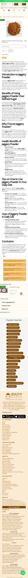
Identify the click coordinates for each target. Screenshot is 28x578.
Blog (3, 491)
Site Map (4, 473)
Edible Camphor (6, 558)
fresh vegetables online (14, 340)
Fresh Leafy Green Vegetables (9, 432)
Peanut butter (11, 386)
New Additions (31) (5, 312)
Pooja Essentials (12, 364)
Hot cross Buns (17, 571)
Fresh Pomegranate (16, 519)
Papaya (8, 518)
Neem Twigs (18, 534)
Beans (10, 528)
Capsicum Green (15, 525)
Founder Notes (6, 461)
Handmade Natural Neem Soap (10, 539)
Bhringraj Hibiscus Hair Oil (17, 533)
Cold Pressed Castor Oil (8, 534)
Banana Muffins (21, 570)
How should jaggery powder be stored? (13, 278)
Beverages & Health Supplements (10, 453)
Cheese (4, 568)
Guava (4, 518)
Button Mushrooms (13, 367)
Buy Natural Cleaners (13, 361)
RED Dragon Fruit (6, 516)
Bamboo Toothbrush (19, 536)
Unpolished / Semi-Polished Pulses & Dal (12, 545)
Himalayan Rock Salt (16, 551)
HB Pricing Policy (6, 482)
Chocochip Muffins (7, 571)
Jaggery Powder (12, 377)
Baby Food (17, 547)
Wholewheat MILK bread (17, 568)
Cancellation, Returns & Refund (10, 485)
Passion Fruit (5, 522)
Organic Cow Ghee (13, 324)
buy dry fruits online (13, 331)
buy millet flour (12, 337)
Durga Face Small (14, 556)
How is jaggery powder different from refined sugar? (13, 264)
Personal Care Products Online (16, 357)
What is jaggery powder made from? (14, 261)
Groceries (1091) (6, 305)
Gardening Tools (6, 434)
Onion (16, 522)
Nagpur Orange (6, 519)
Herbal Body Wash (7, 537)
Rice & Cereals (5, 437)
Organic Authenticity (7, 469)
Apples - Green (20, 516)
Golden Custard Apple (13, 521)
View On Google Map (14, 507)
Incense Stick (5, 561)
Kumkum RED (13, 561)
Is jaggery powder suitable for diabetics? (12, 274)
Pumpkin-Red (16, 528)
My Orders (5, 494)
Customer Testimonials (8, 464)
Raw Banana (14, 515)
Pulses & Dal (5, 440)
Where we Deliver (6, 463)
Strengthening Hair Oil (8, 540)
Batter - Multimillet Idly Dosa (9, 567)
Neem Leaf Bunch (6, 555)
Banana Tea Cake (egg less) (9, 570)
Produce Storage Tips (7, 466)
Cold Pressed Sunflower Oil (15, 383)
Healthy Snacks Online (14, 343)
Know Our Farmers (7, 470)
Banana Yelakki (6, 515)
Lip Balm (21, 539)
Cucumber (5, 526)
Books (3, 422)
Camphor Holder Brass (18, 555)
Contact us (5, 478)
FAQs (3, 479)
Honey (4, 547)
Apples (14, 516)
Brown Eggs (11, 373)
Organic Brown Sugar (13, 550)
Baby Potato (5, 523)
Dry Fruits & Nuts (6, 449)
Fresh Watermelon (16, 518)
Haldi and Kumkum (16, 558)
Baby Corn (12, 523)
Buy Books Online (12, 350)
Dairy (3, 423)
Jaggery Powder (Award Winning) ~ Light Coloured (13, 16)
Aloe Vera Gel (5, 533)
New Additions (6, 429)
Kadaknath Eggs (13, 565)
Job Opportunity (6, 481)
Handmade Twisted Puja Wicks (10, 559)
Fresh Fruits (5, 446)
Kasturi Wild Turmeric (7, 536)
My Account (5, 493)
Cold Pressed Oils (6, 444)
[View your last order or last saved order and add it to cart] (9, 4)
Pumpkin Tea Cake (7, 573)
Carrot (9, 525)
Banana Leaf (11, 380)
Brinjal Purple (19, 523)
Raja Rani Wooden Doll (8, 562)
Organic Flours (6, 438)
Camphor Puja (6, 556)
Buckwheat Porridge (15, 287)
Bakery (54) (5, 309)
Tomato (12, 522)
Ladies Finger (19, 526)
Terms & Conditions (7, 488)
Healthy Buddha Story (8, 458)
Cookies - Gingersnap (18, 573)
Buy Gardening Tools (13, 347)
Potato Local (11, 526)
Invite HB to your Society (8, 467)
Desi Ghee (4, 550)
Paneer (8, 568)
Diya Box (22, 556)
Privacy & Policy (6, 487)
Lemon (20, 522)
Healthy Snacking (6, 435)
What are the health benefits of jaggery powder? (13, 269)
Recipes (4, 490)
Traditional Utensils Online (15, 353)
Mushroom (5, 528)
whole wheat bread (13, 334)
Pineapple (4, 521)
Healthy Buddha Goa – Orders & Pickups (12, 472)
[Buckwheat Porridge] (4, 290)
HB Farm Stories (6, 460)
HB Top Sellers (6, 431)
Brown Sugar (11, 370)
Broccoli (4, 525)
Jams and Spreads (6, 452)
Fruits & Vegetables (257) (8, 302)
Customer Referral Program (9, 484)
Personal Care (5, 425)
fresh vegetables (6, 450)
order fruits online (13, 327)
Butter (19, 567)
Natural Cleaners (6, 426)
